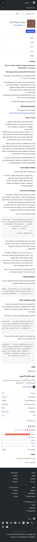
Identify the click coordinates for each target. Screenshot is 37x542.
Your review (31, 449)
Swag (15, 496)
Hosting (32, 479)
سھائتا (32, 55)
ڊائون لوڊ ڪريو (30, 31)
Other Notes (31, 101)
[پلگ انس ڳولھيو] (17, 13)
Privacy (33, 482)
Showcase (14, 473)
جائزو (31, 42)
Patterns (15, 482)
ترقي (32, 51)
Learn (33, 487)
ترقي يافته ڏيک (31, 420)
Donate (14, 493)
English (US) (5, 411)
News (33, 476)
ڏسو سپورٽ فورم (30, 462)
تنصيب (31, 46)
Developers (31, 493)
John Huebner (17, 25)
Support (32, 490)
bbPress (31, 508)
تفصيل (31, 38)
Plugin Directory (30, 7)
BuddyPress (30, 511)
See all (4, 449)
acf (3, 415)
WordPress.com (29, 502)
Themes (15, 476)
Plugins (15, 479)
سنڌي (29, 519)
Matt (32, 505)
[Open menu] (3, 2)
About (33, 473)
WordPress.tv (30, 496)
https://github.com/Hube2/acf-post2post (22, 113)
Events (15, 490)
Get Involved (13, 487)
